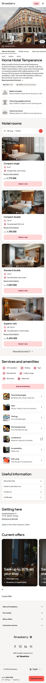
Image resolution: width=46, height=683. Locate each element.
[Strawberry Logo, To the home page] (8, 3)
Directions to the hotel (10, 519)
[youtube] (31, 646)
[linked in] (25, 646)
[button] (23, 149)
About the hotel (8, 51)
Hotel (3, 56)
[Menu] (43, 3)
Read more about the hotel (11, 80)
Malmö (19, 56)
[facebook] (15, 646)
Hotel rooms (23, 51)
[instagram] (20, 646)
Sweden (11, 56)
